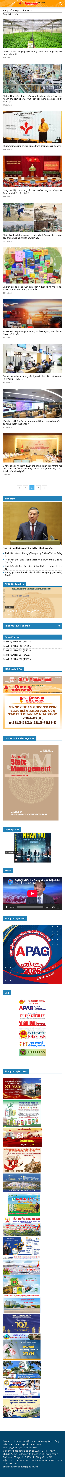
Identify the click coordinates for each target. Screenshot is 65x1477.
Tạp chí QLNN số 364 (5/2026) (17, 655)
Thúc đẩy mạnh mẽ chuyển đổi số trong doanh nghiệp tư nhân (32, 146)
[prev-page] (19, 487)
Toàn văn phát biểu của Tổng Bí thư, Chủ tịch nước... (28, 548)
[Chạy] (6, 907)
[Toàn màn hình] (58, 907)
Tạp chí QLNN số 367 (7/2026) (23, 611)
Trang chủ (7, 10)
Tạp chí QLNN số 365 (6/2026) (17, 650)
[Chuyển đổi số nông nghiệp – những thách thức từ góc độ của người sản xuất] (32, 33)
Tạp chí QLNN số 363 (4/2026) (17, 659)
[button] (5, 4)
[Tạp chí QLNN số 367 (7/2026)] (32, 602)
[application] (32, 893)
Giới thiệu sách (12, 829)
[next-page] (44, 487)
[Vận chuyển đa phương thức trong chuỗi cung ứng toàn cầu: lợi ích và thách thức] (32, 313)
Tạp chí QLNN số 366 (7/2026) (17, 646)
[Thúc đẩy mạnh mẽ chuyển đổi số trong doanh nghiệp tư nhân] (32, 127)
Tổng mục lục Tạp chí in (17, 625)
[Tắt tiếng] (53, 907)
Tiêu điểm (10, 498)
